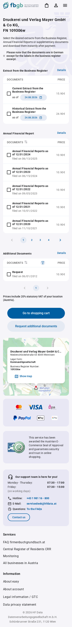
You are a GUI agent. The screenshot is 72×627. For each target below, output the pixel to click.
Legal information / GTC (20, 597)
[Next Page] (60, 240)
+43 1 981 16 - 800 (38, 498)
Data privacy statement (19, 604)
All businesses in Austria (20, 563)
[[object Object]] (43, 262)
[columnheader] (27, 142)
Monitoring (11, 556)
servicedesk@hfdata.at (41, 503)
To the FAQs (34, 509)
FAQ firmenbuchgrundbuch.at (24, 542)
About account (13, 589)
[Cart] (46, 5)
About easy (11, 581)
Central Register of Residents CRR (27, 549)
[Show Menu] (65, 5)
